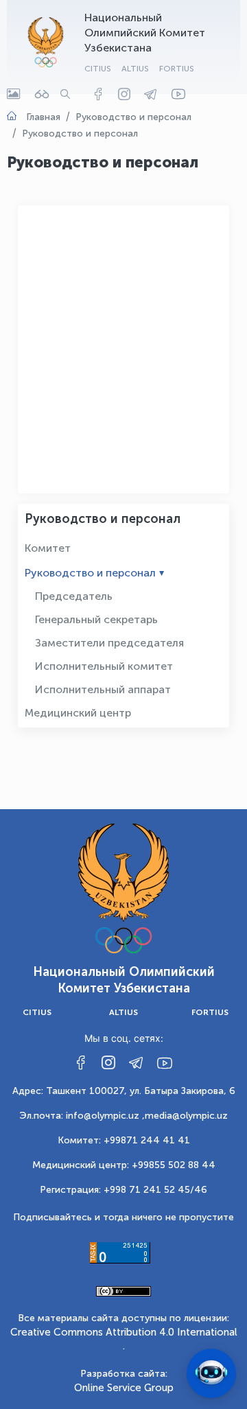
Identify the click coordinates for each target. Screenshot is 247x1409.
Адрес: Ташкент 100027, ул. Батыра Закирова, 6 (123, 1091)
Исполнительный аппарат (103, 689)
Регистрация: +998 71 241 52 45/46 (123, 1190)
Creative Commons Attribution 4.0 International (123, 1332)
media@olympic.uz (186, 1115)
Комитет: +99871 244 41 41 (124, 1140)
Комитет (48, 548)
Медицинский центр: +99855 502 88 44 (123, 1165)
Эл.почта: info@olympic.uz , (82, 1115)
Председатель (74, 596)
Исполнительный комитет (104, 666)
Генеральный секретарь (96, 619)
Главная (43, 117)
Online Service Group (124, 1388)
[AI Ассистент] (211, 1373)
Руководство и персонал (90, 572)
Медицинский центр (78, 712)
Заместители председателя (109, 642)
